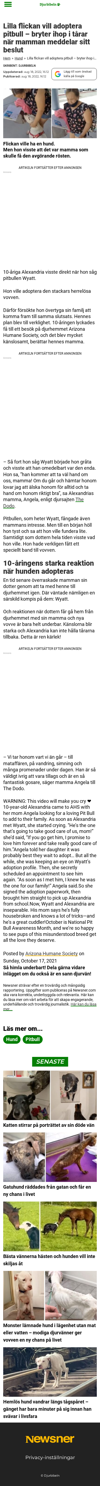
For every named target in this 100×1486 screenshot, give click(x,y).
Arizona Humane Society (51, 953)
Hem (6, 58)
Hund (19, 58)
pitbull (33, 1039)
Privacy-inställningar (50, 1457)
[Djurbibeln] (50, 4)
